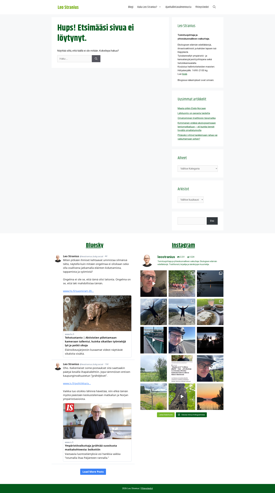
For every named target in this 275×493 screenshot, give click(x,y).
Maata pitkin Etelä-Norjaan (192, 108)
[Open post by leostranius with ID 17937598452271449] (182, 368)
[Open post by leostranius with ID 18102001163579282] (182, 283)
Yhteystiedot (202, 7)
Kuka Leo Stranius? (147, 7)
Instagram (183, 245)
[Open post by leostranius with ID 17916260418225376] (153, 312)
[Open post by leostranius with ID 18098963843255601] (210, 312)
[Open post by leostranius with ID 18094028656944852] (210, 396)
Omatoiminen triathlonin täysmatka (197, 118)
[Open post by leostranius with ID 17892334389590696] (153, 340)
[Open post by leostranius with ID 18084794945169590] (210, 340)
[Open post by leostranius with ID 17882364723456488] (153, 368)
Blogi (130, 7)
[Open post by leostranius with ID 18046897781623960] (210, 368)
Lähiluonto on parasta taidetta (194, 113)
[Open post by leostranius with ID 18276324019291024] (210, 283)
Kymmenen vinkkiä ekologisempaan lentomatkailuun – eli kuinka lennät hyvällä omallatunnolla (197, 126)
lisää (184, 73)
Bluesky (94, 245)
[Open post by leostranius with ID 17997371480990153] (153, 283)
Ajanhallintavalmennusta (178, 7)
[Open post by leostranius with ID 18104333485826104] (182, 396)
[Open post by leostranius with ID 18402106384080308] (182, 340)
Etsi (212, 220)
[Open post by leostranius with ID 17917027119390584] (153, 396)
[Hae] (96, 58)
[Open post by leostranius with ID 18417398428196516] (182, 312)
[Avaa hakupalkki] (214, 7)
